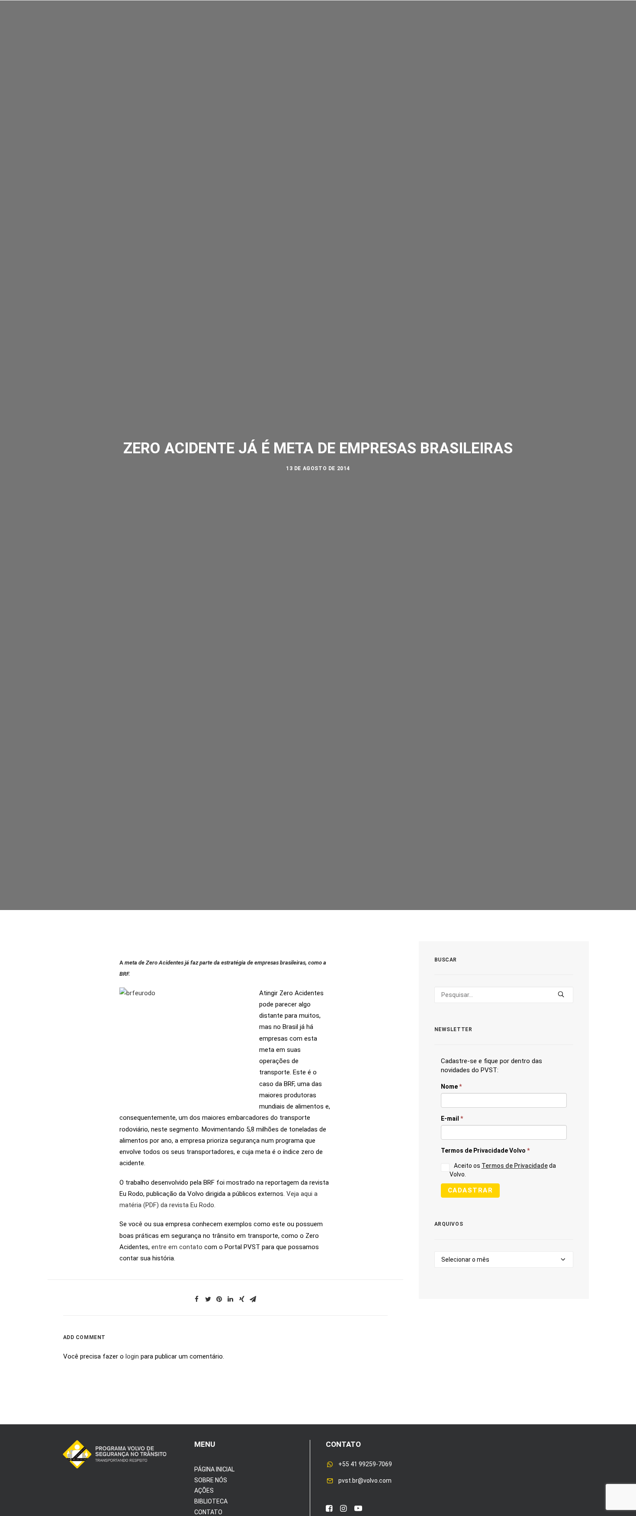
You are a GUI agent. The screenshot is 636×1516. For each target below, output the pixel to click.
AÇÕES (204, 1490)
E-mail (452, 1118)
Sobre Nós (90, 34)
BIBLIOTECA (211, 1501)
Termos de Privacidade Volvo (485, 1150)
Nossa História (419, 34)
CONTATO (208, 1512)
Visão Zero (183, 34)
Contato (535, 34)
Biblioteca (484, 34)
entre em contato (177, 1247)
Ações (136, 34)
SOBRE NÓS (210, 1480)
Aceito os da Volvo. (503, 1170)
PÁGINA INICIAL (214, 1469)
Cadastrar (470, 1190)
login (132, 1356)
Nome (451, 1086)
